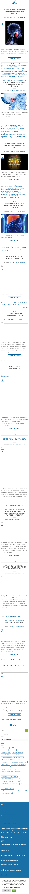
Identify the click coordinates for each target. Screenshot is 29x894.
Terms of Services (6, 875)
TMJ (5, 76)
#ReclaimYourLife (12, 136)
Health (22, 63)
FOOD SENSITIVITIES (19, 247)
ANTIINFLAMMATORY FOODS (20, 302)
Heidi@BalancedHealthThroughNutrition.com (13, 844)
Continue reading (14, 58)
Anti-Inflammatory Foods (10, 65)
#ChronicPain (4, 128)
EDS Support (8, 68)
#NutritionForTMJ (23, 134)
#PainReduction (4, 136)
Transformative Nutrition (19, 76)
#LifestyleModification (6, 133)
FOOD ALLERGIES (9, 247)
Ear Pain (3, 247)
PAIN (19, 249)
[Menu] (2, 2)
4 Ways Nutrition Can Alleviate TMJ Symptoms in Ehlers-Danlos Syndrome (14, 11)
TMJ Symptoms (9, 76)
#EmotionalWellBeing (19, 128)
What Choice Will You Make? (14, 622)
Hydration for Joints (17, 778)
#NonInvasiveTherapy (13, 134)
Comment (25, 307)
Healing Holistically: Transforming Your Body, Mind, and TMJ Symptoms (14, 84)
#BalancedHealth (8, 126)
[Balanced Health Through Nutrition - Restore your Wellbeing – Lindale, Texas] (14, 2)
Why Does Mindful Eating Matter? (14, 666)
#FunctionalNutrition (5, 189)
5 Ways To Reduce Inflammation (9, 860)
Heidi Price (22, 17)
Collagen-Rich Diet (6, 774)
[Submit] (26, 730)
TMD (2, 76)
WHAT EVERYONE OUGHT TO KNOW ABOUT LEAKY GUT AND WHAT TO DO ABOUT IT (15, 513)
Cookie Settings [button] (6, 890)
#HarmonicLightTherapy (16, 189)
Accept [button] (14, 890)
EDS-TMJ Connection (16, 68)
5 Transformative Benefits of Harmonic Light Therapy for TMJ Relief (14, 145)
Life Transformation (22, 71)
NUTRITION (15, 249)
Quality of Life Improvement (20, 74)
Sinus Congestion (19, 790)
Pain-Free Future (21, 73)
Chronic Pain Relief (18, 771)
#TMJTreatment (10, 137)
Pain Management (13, 73)
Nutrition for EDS (5, 73)
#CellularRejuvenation (17, 126)
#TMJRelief (3, 137)
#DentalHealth (11, 128)
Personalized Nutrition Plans (7, 74)
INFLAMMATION (5, 249)
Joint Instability (14, 71)
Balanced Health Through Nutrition (13, 63)
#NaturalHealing (4, 134)
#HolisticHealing (14, 131)
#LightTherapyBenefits (17, 133)
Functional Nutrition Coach (15, 70)
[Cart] (27, 2)
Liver (10, 249)
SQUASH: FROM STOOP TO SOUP (14, 440)
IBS (25, 247)
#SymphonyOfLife (21, 136)
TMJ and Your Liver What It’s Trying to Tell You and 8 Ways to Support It (14, 205)
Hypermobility (7, 71)
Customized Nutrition (16, 774)
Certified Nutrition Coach (21, 65)
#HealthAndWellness (5, 131)
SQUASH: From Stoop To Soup (9, 864)
